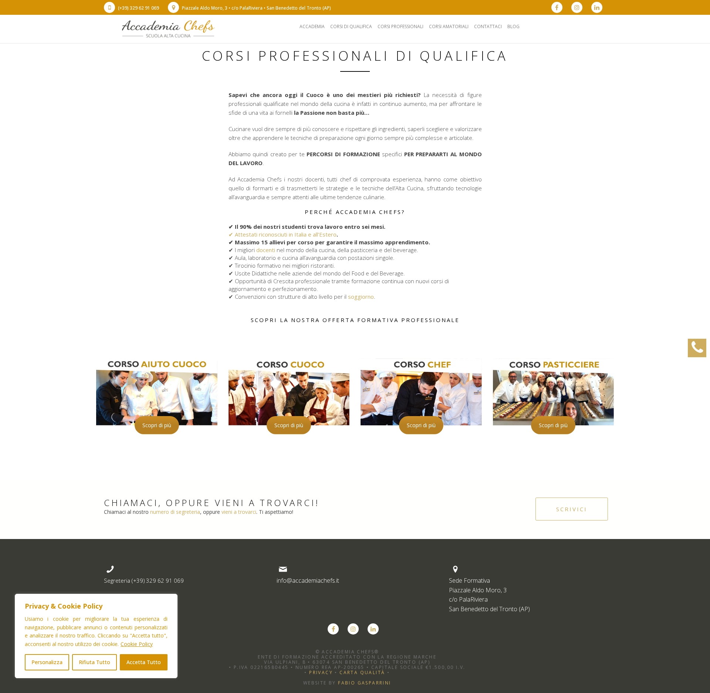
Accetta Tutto (143, 662)
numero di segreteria (175, 511)
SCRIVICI (571, 509)
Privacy (321, 672)
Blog (513, 26)
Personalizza (46, 662)
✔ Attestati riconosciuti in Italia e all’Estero (283, 234)
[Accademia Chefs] (168, 28)
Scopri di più (156, 425)
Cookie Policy (137, 643)
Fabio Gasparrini (364, 683)
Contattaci (488, 26)
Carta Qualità (362, 672)
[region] (96, 636)
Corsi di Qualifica (351, 26)
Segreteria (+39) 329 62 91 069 (144, 580)
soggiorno (361, 296)
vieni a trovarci (239, 511)
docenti (265, 250)
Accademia (312, 26)
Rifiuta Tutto (94, 662)
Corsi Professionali (400, 26)
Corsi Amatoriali (449, 26)
